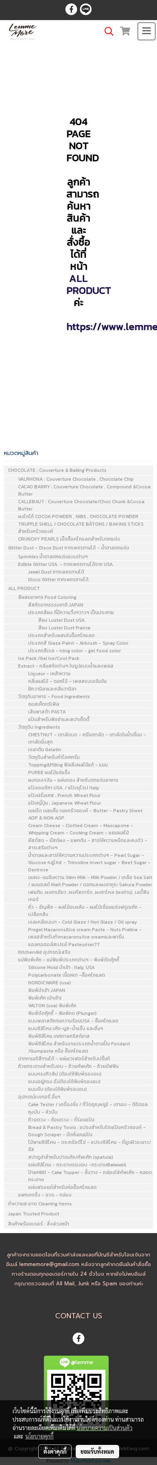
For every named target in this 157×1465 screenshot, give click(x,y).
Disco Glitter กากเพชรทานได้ (58, 579)
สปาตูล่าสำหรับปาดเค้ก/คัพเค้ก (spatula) (70, 1157)
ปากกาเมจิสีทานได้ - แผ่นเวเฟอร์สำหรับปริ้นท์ (64, 1058)
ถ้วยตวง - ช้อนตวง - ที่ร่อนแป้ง (61, 1119)
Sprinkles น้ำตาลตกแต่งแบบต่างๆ (53, 556)
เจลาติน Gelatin (44, 749)
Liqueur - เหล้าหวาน (49, 673)
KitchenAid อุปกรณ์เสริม (44, 952)
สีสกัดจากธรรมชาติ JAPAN (55, 605)
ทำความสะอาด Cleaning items (40, 1203)
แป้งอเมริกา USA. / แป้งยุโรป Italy (63, 787)
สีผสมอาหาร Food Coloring (47, 597)
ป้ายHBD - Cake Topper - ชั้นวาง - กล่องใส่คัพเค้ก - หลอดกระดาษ (90, 1176)
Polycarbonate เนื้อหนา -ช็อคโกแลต (66, 975)
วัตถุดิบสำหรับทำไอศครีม (54, 757)
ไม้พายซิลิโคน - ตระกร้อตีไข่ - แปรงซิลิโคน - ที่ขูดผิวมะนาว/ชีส (89, 1146)
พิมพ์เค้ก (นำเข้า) (45, 998)
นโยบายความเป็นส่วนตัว (104, 1427)
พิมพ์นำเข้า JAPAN (46, 990)
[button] (106, 31)
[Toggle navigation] (146, 31)
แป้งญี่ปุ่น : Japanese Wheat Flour (64, 803)
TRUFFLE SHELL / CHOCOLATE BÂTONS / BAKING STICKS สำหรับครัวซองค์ (81, 527)
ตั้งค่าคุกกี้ (54, 1451)
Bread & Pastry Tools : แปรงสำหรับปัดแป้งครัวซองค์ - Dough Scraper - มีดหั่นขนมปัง (87, 1131)
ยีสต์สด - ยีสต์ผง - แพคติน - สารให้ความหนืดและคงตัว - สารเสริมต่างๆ (87, 844)
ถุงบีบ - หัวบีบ (43, 1112)
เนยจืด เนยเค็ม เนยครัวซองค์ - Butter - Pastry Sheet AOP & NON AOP (85, 814)
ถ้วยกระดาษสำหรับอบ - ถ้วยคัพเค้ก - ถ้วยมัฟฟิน (68, 1066)
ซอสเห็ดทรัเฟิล (43, 704)
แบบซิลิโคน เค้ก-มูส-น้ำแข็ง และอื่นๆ (65, 1028)
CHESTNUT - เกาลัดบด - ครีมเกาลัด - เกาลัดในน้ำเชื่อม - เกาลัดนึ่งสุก (87, 738)
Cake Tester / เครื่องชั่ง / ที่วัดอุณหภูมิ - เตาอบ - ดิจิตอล (88, 1104)
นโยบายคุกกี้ (39, 1436)
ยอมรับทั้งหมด (97, 1451)
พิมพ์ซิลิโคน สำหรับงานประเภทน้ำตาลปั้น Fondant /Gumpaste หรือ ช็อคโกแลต (79, 1047)
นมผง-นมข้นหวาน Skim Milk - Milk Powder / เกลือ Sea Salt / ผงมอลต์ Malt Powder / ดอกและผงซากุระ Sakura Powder (90, 881)
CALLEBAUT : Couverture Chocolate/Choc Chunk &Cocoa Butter (81, 505)
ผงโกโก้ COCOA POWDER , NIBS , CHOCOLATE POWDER (78, 516)
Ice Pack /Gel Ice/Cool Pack (48, 658)
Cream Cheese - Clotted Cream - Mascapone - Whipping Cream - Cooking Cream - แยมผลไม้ (80, 829)
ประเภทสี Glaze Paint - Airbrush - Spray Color (78, 643)
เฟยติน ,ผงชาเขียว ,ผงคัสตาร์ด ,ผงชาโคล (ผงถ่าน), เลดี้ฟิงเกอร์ (88, 896)
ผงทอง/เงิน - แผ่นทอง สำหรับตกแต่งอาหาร (73, 780)
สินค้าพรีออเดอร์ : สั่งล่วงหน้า (38, 1223)
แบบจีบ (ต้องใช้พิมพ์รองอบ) (57, 1089)
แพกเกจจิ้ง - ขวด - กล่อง (45, 1195)
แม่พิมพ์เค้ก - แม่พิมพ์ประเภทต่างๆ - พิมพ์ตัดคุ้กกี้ (68, 959)
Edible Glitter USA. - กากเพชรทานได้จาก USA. (66, 564)
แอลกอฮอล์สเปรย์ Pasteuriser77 (64, 944)
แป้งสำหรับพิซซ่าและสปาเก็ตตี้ (58, 719)
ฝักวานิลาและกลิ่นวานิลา (52, 689)
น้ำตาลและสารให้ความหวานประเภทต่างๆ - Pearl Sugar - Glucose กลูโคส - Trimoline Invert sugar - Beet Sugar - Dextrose (89, 862)
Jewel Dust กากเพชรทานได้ (56, 572)
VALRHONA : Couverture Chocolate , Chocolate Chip (76, 479)
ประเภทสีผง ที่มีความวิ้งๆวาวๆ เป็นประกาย (71, 612)
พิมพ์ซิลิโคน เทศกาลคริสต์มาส (59, 1036)
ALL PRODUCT (88, 284)
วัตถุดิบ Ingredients (39, 727)
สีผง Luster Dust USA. (62, 620)
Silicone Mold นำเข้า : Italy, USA (61, 967)
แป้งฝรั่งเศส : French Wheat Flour (64, 795)
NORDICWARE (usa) (49, 982)
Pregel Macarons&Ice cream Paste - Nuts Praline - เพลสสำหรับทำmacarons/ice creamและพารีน (85, 933)
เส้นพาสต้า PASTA (47, 711)
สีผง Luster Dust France (64, 627)
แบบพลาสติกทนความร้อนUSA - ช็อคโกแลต (73, 1020)
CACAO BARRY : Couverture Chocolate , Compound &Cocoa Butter (84, 490)
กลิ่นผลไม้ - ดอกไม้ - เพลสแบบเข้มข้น (67, 681)
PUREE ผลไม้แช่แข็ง (49, 772)
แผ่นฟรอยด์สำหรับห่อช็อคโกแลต (62, 1187)
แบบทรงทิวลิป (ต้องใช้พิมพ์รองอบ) (64, 1074)
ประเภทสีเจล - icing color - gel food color (74, 650)
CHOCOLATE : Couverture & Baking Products (57, 470)
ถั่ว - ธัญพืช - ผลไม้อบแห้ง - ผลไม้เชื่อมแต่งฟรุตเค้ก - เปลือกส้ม (85, 911)
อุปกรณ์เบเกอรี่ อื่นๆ (39, 1096)
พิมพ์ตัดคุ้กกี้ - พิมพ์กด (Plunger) (62, 1013)
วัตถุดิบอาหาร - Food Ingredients (54, 696)
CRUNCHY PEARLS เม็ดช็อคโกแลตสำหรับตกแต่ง (69, 539)
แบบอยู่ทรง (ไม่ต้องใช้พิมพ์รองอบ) (64, 1081)
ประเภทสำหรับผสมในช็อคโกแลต (61, 635)
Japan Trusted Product (33, 1213)
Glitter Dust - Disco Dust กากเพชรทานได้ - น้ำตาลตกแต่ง (68, 547)
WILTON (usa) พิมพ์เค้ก (52, 1005)
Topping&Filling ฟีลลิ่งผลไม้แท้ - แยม (68, 764)
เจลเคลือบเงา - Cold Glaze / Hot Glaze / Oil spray (82, 922)
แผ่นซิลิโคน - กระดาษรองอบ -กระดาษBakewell (77, 1164)
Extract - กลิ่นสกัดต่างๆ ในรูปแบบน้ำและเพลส (66, 666)
